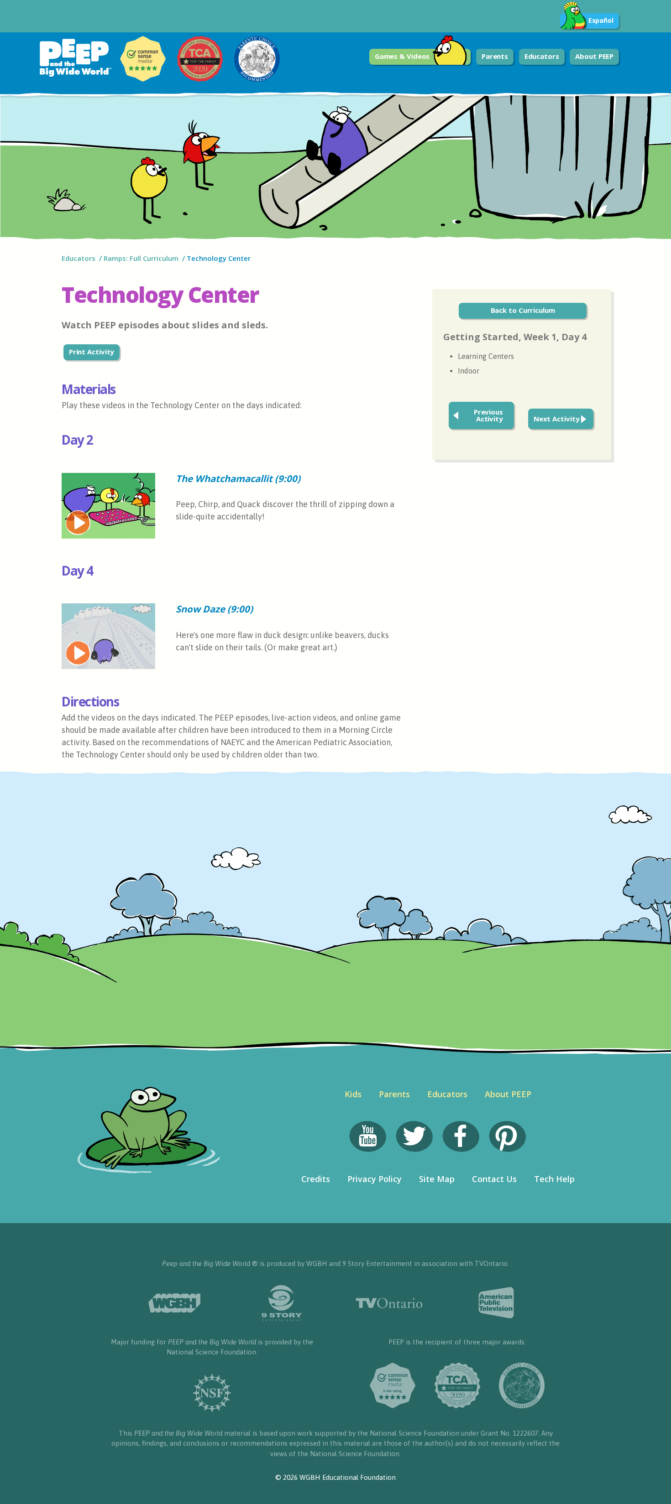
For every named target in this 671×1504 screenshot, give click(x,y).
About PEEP (594, 56)
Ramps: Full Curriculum (141, 258)
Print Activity (92, 351)
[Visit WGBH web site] (174, 1303)
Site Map (437, 1178)
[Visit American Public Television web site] (496, 1302)
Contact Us (494, 1178)
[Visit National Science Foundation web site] (212, 1393)
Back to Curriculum (523, 310)
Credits (315, 1178)
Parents (495, 56)
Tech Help (554, 1178)
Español (600, 20)
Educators (541, 56)
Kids (353, 1094)
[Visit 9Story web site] (282, 1303)
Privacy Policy (374, 1178)
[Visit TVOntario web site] (389, 1303)
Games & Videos (402, 56)
